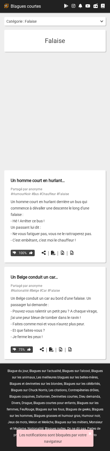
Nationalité (36, 428)
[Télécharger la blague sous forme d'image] (62, 253)
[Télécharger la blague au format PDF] (53, 253)
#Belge (34, 290)
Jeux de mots (17, 422)
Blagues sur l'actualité (45, 371)
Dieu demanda (89, 396)
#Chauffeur (48, 194)
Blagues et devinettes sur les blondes (36, 384)
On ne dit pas (76, 428)
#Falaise (63, 194)
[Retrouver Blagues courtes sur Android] (66, 6)
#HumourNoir (21, 194)
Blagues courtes (26, 6)
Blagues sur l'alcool (76, 371)
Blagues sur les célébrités (82, 384)
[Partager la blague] (43, 253)
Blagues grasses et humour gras (57, 416)
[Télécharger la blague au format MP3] (71, 253)
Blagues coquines (22, 396)
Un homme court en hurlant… (38, 180)
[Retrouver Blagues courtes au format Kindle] (103, 6)
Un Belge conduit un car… (34, 277)
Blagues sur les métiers (71, 422)
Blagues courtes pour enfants (54, 403)
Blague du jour (17, 371)
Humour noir (91, 416)
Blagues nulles (55, 428)
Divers (15, 403)
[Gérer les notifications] (80, 6)
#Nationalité (20, 290)
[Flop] (14, 253)
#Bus (35, 194)
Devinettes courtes (64, 396)
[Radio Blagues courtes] (95, 6)
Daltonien (43, 396)
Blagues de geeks (78, 409)
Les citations (58, 390)
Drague (27, 403)
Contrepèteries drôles (83, 390)
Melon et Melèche (41, 422)
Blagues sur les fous (50, 409)
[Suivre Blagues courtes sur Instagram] (73, 6)
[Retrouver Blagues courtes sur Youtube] (87, 6)
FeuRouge (27, 409)
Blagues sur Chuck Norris (29, 390)
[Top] (31, 253)
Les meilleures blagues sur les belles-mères (67, 377)
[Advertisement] (55, 111)
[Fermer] (90, 434)
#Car (43, 290)
